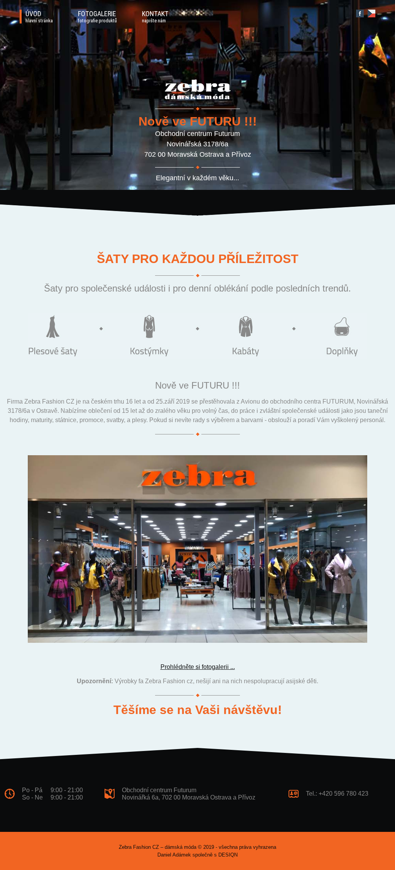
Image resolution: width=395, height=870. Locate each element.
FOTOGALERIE (97, 16)
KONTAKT (155, 16)
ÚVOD (39, 16)
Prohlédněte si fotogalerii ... (197, 667)
